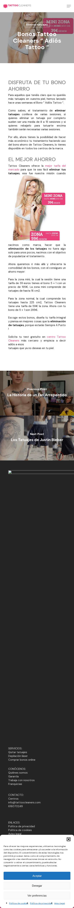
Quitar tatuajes (17, 752)
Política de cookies (18, 903)
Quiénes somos (18, 772)
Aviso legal (59, 903)
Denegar (37, 885)
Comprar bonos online (21, 760)
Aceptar (37, 875)
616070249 (15, 806)
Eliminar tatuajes (37, 24)
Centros (13, 799)
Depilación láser (18, 756)
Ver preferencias (37, 895)
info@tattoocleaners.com (24, 802)
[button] (68, 839)
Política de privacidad (41, 903)
